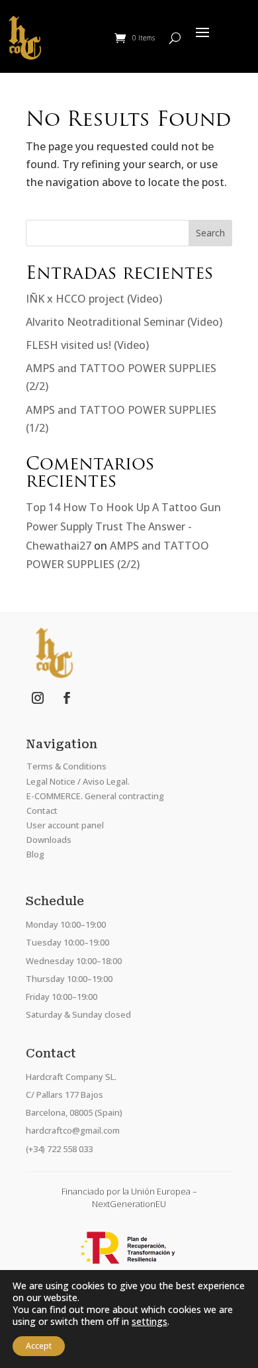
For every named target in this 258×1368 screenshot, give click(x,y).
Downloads (48, 840)
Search (210, 232)
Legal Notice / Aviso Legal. (78, 781)
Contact (42, 810)
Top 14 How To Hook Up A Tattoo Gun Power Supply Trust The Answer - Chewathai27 (123, 526)
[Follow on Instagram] (38, 698)
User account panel (65, 825)
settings (149, 1322)
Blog (35, 854)
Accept (39, 1345)
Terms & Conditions (66, 766)
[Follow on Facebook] (67, 698)
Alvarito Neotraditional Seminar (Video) (124, 322)
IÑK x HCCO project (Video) (94, 298)
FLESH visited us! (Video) (87, 345)
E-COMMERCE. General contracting (95, 796)
